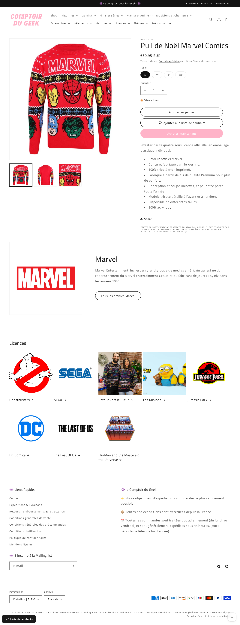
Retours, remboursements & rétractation (37, 511)
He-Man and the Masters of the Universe (119, 457)
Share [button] (148, 219)
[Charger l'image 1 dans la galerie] (20, 175)
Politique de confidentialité (27, 538)
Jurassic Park (197, 400)
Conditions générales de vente (30, 518)
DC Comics (17, 455)
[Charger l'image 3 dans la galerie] (70, 175)
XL (182, 75)
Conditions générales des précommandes (37, 525)
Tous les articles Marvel (118, 296)
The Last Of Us (65, 455)
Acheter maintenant (181, 133)
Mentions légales (21, 544)
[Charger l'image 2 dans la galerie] (45, 175)
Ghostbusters (19, 400)
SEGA (58, 400)
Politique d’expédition (159, 612)
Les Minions (152, 400)
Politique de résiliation (218, 616)
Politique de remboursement (64, 612)
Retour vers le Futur (113, 400)
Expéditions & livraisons (25, 505)
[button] (70, 15)
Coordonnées (194, 616)
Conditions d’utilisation (130, 612)
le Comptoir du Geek (32, 612)
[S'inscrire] (72, 566)
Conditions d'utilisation (25, 531)
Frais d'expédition (169, 61)
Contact (14, 498)
